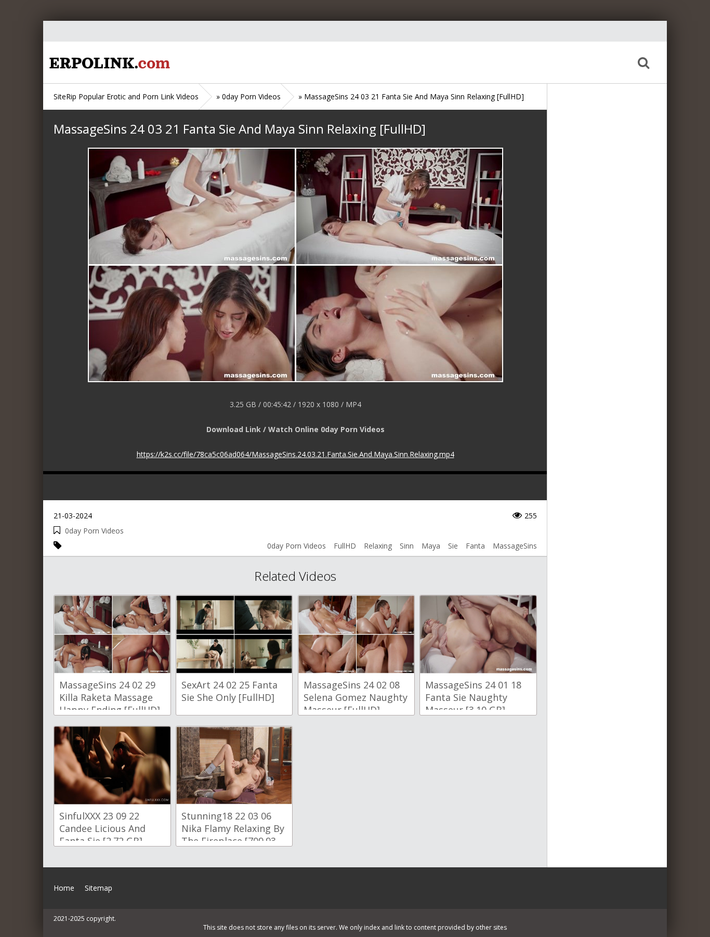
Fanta (475, 546)
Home (108, 62)
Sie (453, 546)
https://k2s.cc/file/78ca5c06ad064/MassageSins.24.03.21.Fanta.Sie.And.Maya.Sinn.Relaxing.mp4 (295, 454)
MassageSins (515, 546)
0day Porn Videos (94, 531)
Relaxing (378, 546)
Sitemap (98, 888)
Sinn (407, 546)
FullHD (345, 546)
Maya (431, 546)
